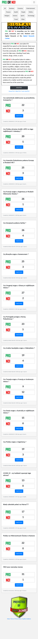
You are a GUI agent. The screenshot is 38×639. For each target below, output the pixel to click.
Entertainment (30, 8)
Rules (8, 619)
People (23, 12)
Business (11, 8)
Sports (22, 15)
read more (19, 116)
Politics (31, 12)
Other (23, 19)
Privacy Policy (18, 619)
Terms (12, 619)
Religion (7, 15)
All (5, 8)
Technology (31, 15)
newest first (11, 91)
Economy (20, 8)
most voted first (25, 91)
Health (16, 12)
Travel (16, 19)
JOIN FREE (19, 88)
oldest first (18, 91)
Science (15, 15)
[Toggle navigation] (34, 2)
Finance (8, 12)
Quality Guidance (26, 619)
